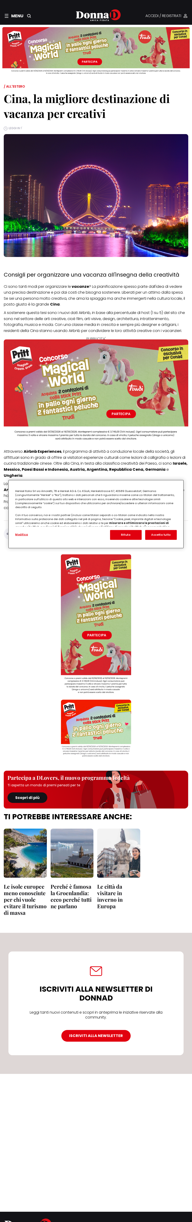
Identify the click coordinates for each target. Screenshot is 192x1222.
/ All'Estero (14, 86)
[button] (14, 16)
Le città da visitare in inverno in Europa (110, 896)
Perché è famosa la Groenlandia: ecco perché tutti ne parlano (71, 896)
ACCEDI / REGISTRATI (163, 16)
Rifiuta (126, 535)
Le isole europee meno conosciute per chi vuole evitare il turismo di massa (25, 899)
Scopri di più (27, 797)
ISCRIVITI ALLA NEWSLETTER (96, 1035)
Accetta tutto (160, 535)
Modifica (21, 534)
